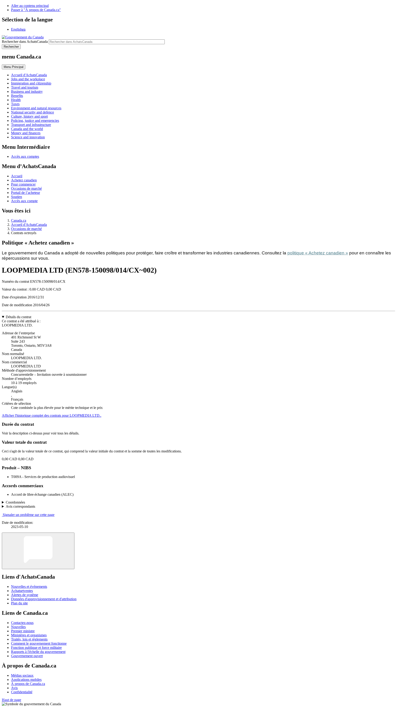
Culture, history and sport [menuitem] (29, 116)
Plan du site (19, 603)
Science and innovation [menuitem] (28, 137)
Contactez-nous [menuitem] (22, 623)
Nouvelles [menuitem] (18, 627)
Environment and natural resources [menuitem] (36, 108)
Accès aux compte (24, 201)
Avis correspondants (20, 506)
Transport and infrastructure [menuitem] (31, 125)
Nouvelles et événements (29, 587)
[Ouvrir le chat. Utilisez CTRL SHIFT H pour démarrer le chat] (38, 551)
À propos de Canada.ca (28, 684)
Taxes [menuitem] (15, 104)
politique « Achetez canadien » (317, 253)
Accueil (16, 176)
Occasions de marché (26, 188)
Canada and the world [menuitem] (27, 129)
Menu (13, 67)
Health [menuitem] (16, 100)
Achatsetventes (22, 591)
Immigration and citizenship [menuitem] (31, 83)
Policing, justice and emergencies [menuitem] (35, 120)
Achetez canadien (24, 180)
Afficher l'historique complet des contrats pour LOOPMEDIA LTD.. (51, 415)
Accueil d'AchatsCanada (29, 225)
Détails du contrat (18, 317)
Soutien (16, 197)
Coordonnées (15, 502)
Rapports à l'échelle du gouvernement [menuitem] (38, 652)
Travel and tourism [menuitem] (24, 87)
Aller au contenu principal (30, 6)
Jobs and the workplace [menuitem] (28, 79)
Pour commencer (23, 184)
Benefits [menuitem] (17, 96)
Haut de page (11, 700)
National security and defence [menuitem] (32, 112)
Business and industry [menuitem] (27, 91)
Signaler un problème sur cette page (28, 515)
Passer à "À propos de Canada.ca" (36, 10)
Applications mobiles (26, 680)
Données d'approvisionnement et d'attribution (44, 599)
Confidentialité (21, 692)
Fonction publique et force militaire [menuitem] (36, 648)
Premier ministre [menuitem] (23, 631)
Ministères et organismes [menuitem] (29, 635)
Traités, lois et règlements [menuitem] (29, 639)
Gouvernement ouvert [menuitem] (27, 656)
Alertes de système (24, 595)
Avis (14, 688)
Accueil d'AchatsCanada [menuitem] (29, 75)
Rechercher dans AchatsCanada (25, 42)
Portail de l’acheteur (25, 193)
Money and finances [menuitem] (25, 133)
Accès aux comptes (25, 156)
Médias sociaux (22, 675)
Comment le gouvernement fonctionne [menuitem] (39, 643)
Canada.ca (18, 220)
